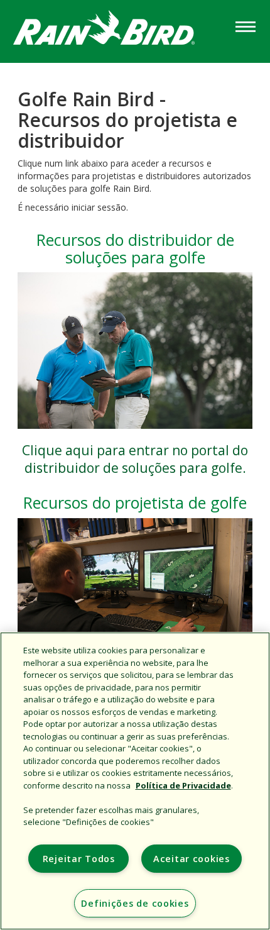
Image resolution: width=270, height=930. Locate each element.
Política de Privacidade (183, 785)
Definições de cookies (134, 903)
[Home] (116, 30)
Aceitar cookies (191, 859)
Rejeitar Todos (79, 859)
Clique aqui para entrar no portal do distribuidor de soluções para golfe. (135, 459)
